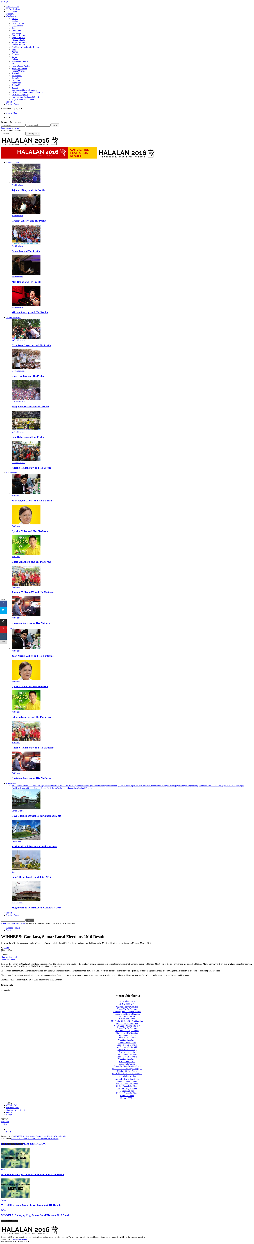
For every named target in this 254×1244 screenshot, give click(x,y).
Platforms (10, 14)
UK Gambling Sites (20, 95)
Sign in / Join (11, 113)
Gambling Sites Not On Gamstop (127, 1011)
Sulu (13, 28)
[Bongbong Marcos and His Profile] (26, 399)
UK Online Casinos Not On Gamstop (27, 92)
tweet (8, 1132)
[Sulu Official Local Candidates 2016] (26, 869)
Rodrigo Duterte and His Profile (29, 220)
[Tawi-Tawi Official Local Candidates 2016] (26, 839)
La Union (16, 80)
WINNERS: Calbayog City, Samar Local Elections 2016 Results (35, 1215)
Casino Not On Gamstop (127, 1009)
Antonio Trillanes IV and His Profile (31, 467)
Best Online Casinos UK (127, 1054)
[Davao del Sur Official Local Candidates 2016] (26, 808)
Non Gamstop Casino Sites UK (127, 1026)
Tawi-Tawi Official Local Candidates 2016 (34, 846)
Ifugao (14, 56)
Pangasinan (16, 83)
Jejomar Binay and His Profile (28, 190)
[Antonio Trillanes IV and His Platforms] (26, 585)
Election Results (13, 928)
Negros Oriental (18, 71)
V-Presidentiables (13, 9)
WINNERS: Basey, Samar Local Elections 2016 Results (31, 1205)
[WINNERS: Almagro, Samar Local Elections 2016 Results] (15, 1167)
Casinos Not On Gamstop (127, 1007)
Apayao (15, 52)
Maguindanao (17, 26)
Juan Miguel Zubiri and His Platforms (32, 500)
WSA (8, 930)
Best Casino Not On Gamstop (24, 90)
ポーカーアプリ (127, 1098)
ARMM (15, 18)
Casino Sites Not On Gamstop (127, 1014)
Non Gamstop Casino (127, 1040)
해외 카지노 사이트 (127, 1076)
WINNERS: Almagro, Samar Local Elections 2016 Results (32, 1174)
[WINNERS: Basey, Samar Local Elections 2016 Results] (15, 1197)
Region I (15, 73)
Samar (9, 1115)
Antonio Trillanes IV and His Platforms (33, 592)
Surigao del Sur (18, 45)
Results (9, 102)
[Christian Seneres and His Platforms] (26, 615)
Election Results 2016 (15, 1110)
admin (6, 947)
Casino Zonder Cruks (127, 1042)
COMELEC (11, 1105)
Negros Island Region (21, 66)
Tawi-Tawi (16, 30)
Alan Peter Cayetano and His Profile (31, 345)
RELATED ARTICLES (12, 1144)
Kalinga (15, 59)
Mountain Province (20, 61)
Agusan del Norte (19, 35)
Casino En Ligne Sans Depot (127, 1079)
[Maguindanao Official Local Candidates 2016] (26, 900)
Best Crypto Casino (127, 1064)
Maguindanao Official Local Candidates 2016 (36, 907)
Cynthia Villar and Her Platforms (30, 531)
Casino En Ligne (127, 1091)
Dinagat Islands (18, 40)
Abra (14, 49)
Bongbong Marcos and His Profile (30, 406)
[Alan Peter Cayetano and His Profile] (26, 338)
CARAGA (16, 33)
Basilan (15, 21)
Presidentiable (17, 185)
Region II (16, 85)
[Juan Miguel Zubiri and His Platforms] (26, 493)
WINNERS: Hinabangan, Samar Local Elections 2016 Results (40, 1136)
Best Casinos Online (127, 1052)
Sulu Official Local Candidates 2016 (31, 877)
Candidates (11, 16)
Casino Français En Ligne (127, 1086)
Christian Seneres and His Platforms (31, 623)
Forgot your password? (10, 128)
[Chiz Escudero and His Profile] (26, 368)
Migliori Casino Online (127, 1081)
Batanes (15, 87)
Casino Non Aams (127, 1019)
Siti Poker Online (127, 1095)
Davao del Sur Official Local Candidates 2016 (37, 815)
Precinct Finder (12, 104)
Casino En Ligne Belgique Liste (127, 1066)
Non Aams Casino (127, 1016)
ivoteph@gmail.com (19, 1239)
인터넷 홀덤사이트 (127, 1001)
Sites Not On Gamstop (127, 1038)
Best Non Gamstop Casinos (127, 1030)
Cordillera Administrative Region (25, 47)
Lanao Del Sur (18, 23)
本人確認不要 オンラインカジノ (127, 1073)
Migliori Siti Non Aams (127, 1071)
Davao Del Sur (18, 811)
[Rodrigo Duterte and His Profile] (26, 213)
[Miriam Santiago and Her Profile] (26, 305)
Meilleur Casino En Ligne (127, 1084)
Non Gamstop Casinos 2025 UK (25, 97)
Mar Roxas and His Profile (26, 281)
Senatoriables (11, 11)
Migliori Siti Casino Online (23, 99)
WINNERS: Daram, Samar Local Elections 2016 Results (34, 1139)
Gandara (9, 1112)
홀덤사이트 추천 (127, 1004)
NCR (14, 64)
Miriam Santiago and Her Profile (30, 312)
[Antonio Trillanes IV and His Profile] (26, 460)
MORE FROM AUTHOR (34, 1144)
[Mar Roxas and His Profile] (26, 274)
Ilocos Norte (17, 76)
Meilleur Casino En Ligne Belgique (127, 1069)
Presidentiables (12, 7)
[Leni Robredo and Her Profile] (26, 430)
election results (12, 1107)
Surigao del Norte (19, 42)
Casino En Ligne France (127, 1088)
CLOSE (4, 2)
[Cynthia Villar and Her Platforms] (26, 524)
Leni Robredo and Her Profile (28, 437)
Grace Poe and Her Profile (26, 251)
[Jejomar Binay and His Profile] (26, 183)
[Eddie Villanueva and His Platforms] (26, 554)
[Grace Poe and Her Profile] (26, 244)
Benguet (15, 54)
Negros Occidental (19, 68)
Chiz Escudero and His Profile (28, 376)
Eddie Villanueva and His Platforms (31, 561)
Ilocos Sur (16, 78)
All (13, 786)
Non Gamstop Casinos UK (127, 1023)
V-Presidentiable (18, 340)
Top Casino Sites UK (127, 1035)
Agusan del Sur (18, 37)
